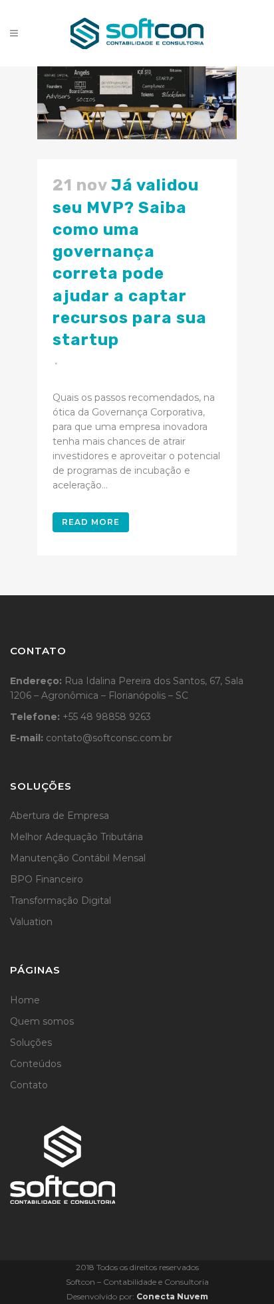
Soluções (31, 1043)
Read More (91, 522)
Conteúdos (35, 1064)
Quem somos (42, 1021)
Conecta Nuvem (172, 1296)
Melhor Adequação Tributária (76, 837)
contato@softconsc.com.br (109, 738)
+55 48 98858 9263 (107, 717)
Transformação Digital (60, 900)
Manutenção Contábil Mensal (78, 858)
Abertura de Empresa (59, 816)
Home (25, 1000)
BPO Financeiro (46, 879)
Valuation (31, 922)
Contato (29, 1085)
